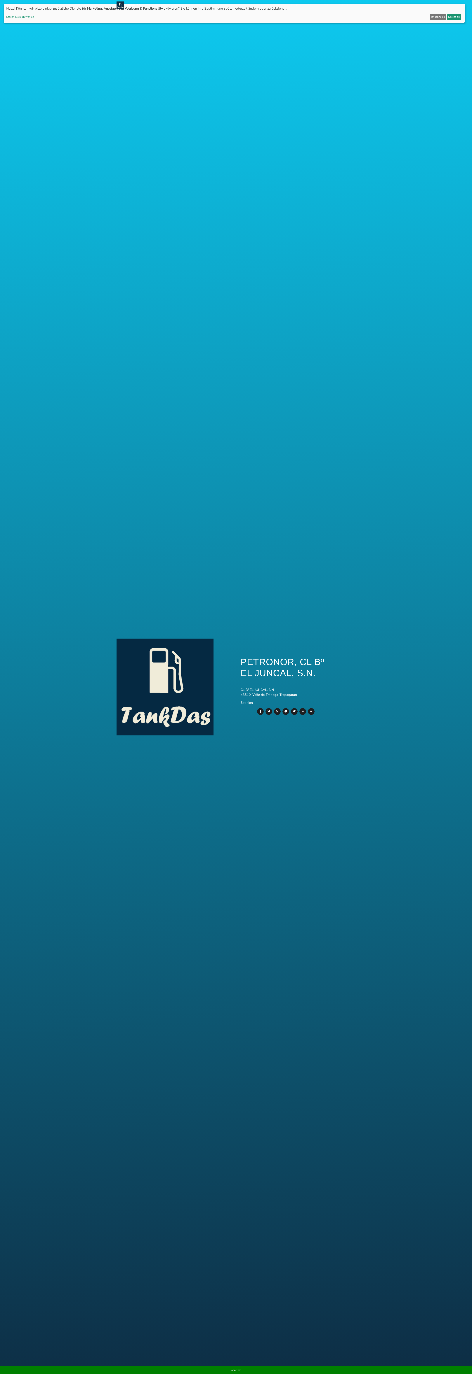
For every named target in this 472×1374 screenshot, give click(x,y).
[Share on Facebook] (260, 711)
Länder (253, 5)
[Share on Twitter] (269, 711)
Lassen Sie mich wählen (20, 17)
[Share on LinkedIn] (302, 711)
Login (317, 5)
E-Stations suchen (297, 5)
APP (242, 5)
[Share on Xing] (311, 711)
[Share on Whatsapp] (277, 711)
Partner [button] (329, 5)
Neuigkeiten (229, 5)
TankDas (132, 5)
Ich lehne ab (438, 17)
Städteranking (271, 5)
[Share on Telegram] (285, 711)
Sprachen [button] (345, 5)
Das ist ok (454, 17)
